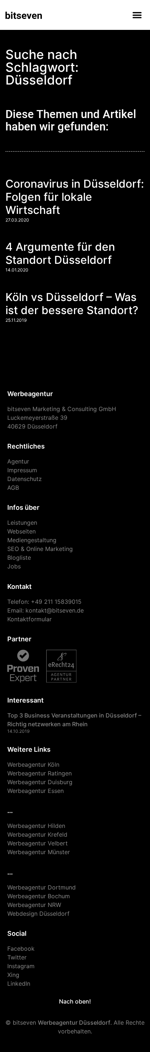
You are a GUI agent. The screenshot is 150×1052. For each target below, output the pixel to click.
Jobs (14, 566)
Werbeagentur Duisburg (39, 782)
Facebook (21, 948)
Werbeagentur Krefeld (37, 834)
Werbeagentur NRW (34, 904)
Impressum (22, 470)
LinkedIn (18, 983)
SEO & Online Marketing (40, 548)
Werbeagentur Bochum (38, 896)
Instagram (21, 966)
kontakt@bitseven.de (54, 610)
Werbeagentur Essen (35, 790)
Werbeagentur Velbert (37, 843)
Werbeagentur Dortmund (41, 887)
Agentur (18, 461)
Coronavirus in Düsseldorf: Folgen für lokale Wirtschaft (74, 196)
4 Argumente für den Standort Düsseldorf (60, 253)
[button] (137, 14)
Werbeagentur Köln (33, 764)
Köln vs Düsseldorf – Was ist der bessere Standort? (71, 303)
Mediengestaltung (31, 540)
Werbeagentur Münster (38, 852)
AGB (13, 487)
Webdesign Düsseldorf (38, 913)
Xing (13, 974)
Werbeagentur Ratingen (39, 773)
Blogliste (19, 557)
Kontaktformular (29, 619)
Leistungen (22, 522)
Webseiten (21, 531)
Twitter (17, 957)
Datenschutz (24, 478)
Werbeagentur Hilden (36, 825)
